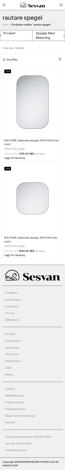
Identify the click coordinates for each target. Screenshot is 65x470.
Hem (5, 24)
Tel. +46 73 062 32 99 (18, 443)
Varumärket (12, 347)
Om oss (9, 313)
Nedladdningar (14, 395)
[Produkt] (16, 33)
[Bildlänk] (32, 275)
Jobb (8, 367)
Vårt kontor (12, 354)
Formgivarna (13, 299)
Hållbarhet (11, 319)
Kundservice (13, 340)
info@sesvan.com (16, 450)
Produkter (11, 292)
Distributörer (13, 361)
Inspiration (11, 306)
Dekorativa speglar (14, 148)
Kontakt (10, 334)
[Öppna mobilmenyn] (4, 5)
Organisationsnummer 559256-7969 (28, 436)
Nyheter (10, 422)
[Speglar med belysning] (48, 35)
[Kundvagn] (61, 5)
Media (9, 374)
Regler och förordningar (20, 415)
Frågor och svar (14, 402)
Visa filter (12, 59)
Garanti (9, 388)
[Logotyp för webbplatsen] (32, 4)
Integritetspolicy (15, 409)
